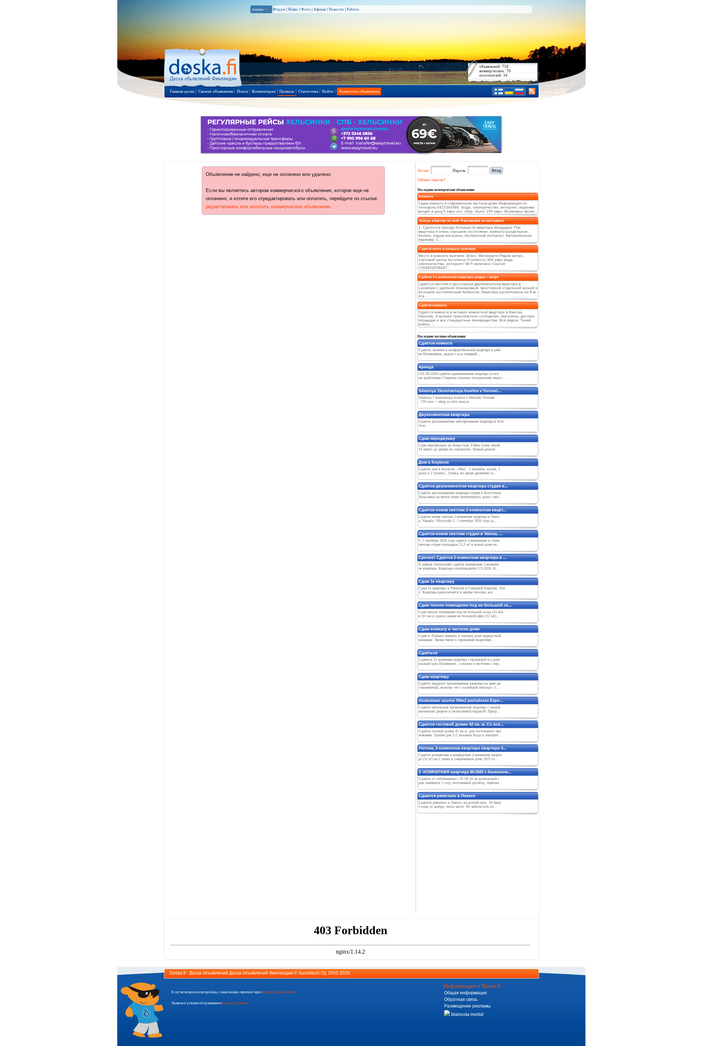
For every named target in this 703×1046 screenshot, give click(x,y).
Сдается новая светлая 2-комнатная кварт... (462, 510)
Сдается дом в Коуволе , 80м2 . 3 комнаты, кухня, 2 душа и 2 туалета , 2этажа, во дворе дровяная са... (459, 471)
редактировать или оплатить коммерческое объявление (268, 206)
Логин (422, 170)
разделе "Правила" (235, 1003)
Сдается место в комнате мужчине (447, 249)
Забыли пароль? (431, 179)
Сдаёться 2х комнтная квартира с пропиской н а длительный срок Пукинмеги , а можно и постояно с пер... (460, 662)
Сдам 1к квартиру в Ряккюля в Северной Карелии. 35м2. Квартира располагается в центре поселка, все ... (462, 590)
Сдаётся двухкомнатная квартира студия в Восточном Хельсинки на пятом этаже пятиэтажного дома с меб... (460, 495)
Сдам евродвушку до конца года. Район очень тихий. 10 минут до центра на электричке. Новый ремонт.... (460, 447)
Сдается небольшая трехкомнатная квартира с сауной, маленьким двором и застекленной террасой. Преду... (460, 709)
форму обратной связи (278, 992)
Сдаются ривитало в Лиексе (447, 795)
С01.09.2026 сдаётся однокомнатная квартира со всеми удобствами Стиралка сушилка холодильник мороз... (462, 376)
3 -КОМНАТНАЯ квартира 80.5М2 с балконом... (465, 772)
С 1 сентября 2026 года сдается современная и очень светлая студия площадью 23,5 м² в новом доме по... (459, 542)
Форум (279, 9)
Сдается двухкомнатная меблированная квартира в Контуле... (461, 423)
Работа (353, 9)
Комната (426, 196)
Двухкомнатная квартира (444, 414)
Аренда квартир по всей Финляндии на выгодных (461, 220)
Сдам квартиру (434, 676)
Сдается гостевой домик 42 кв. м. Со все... (461, 724)
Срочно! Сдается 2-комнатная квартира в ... (462, 557)
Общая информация (465, 992)
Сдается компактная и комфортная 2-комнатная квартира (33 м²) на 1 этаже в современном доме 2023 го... (460, 757)
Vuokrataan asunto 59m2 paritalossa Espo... (461, 700)
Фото (305, 9)
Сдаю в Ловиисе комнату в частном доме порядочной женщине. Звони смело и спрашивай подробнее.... (460, 638)
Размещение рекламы (467, 1006)
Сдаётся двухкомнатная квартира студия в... (463, 486)
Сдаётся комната (433, 305)
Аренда (426, 367)
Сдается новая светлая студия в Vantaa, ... (460, 533)
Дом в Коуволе (434, 462)
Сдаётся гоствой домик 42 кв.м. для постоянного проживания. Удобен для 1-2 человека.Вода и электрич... (460, 733)
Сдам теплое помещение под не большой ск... (465, 605)
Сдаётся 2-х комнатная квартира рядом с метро (459, 277)
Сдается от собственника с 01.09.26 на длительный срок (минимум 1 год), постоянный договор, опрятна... (460, 781)
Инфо (293, 9)
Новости (336, 9)
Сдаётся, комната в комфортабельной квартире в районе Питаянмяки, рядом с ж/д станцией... (460, 352)
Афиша (319, 9)
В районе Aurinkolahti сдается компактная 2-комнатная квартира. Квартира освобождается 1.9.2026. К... (459, 566)
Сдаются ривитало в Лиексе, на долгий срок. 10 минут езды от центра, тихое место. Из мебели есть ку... (460, 804)
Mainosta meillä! (467, 1014)
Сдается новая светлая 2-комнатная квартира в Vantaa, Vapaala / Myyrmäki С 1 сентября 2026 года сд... (459, 519)
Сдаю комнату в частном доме (449, 629)
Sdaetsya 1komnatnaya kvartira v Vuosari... (460, 390)
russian (259, 9)
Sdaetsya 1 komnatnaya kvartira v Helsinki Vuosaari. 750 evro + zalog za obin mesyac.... (457, 399)
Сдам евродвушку (437, 438)
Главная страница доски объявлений (203, 66)
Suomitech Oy (312, 973)
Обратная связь (460, 999)
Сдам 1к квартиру (436, 581)
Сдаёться (428, 653)
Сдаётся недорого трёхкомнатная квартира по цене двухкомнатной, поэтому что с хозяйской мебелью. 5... (460, 685)
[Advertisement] (472, 861)
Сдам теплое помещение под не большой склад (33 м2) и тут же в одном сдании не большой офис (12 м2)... (461, 614)
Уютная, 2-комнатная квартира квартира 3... (462, 748)
